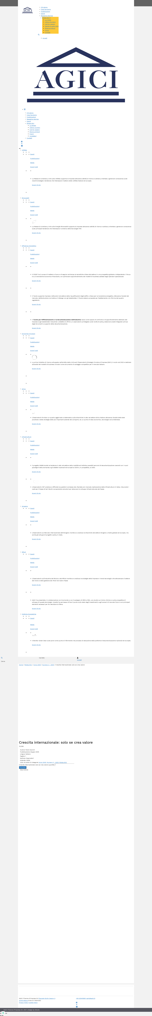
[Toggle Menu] (19, 148)
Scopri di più (36, 185)
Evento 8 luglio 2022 (52, 26)
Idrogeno (25, 506)
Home (21, 665)
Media (32, 163)
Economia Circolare (28, 334)
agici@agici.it (90, 998)
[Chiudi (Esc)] (6, 1013)
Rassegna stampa (33, 119)
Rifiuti (24, 552)
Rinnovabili (25, 198)
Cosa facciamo (46, 9)
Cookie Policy (33, 1002)
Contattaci (33, 136)
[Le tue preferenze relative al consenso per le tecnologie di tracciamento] (3, 1013)
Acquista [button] (30, 815)
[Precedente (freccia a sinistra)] (0, 1015)
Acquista (23, 767)
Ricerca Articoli (50, 28)
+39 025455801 (81, 998)
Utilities (24, 150)
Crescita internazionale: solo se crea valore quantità (36, 765)
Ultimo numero (35, 127)
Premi (47, 30)
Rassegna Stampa (47, 16)
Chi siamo (44, 7)
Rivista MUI (46, 18)
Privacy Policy (23, 1002)
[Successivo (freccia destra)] (2, 1015)
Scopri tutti (34, 167)
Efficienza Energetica (29, 246)
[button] (38, 35)
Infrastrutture (26, 437)
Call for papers (50, 24)
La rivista (48, 20)
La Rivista (33, 125)
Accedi (45, 38)
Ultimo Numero (50, 22)
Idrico (24, 389)
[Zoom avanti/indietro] (0, 1013)
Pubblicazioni (45, 11)
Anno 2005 (37, 665)
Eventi (43, 13)
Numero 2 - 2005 (48, 665)
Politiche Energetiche (29, 614)
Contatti (82, 1)
